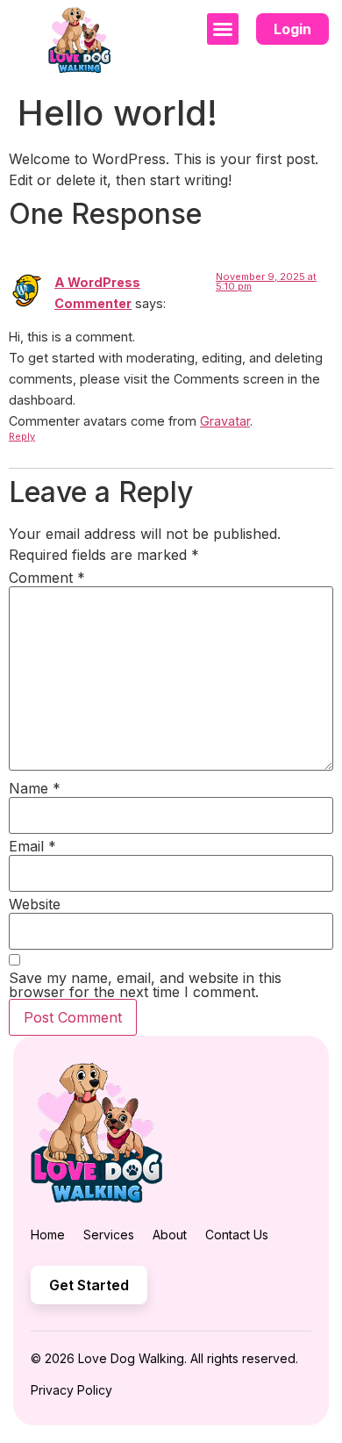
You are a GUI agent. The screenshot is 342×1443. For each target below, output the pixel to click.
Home (48, 1234)
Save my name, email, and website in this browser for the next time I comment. (145, 985)
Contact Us (236, 1234)
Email (32, 846)
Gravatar (225, 420)
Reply (22, 436)
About (170, 1234)
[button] (223, 29)
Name (35, 788)
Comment (47, 578)
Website (35, 904)
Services (108, 1234)
